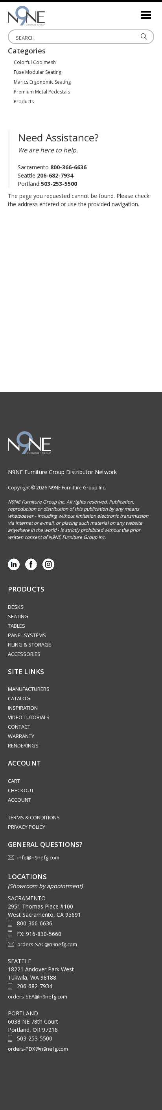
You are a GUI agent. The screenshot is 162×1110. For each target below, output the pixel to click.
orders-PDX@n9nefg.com (38, 1048)
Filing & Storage (29, 644)
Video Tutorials (29, 717)
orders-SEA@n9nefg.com (37, 996)
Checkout (21, 790)
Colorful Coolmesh (35, 62)
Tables (16, 625)
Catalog (19, 698)
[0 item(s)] (134, 11)
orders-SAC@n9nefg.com (47, 944)
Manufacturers (29, 688)
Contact (19, 726)
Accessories (24, 654)
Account (19, 799)
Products (24, 101)
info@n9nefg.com (38, 857)
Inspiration (23, 707)
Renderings (23, 745)
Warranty (21, 736)
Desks (16, 606)
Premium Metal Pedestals (42, 91)
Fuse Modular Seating (37, 72)
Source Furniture (47, 16)
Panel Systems (27, 635)
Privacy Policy (26, 826)
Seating (18, 616)
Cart (14, 780)
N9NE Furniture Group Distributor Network (62, 472)
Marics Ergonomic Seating (42, 82)
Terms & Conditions (34, 817)
